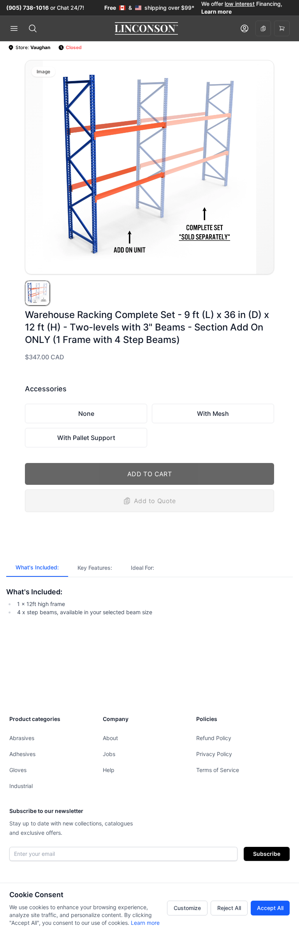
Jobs (109, 754)
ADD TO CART (149, 474)
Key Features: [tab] (94, 567)
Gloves (17, 770)
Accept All (270, 908)
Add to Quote (155, 501)
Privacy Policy (214, 754)
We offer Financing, (241, 7)
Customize (187, 908)
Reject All (229, 908)
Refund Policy (213, 738)
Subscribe (266, 853)
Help (108, 770)
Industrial (21, 786)
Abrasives (21, 738)
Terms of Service (217, 770)
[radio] (86, 413)
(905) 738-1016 (27, 7)
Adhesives (22, 754)
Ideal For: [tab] (142, 567)
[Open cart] (282, 28)
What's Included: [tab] (37, 567)
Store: (33, 47)
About (110, 738)
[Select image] (37, 293)
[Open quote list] (263, 28)
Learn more (145, 922)
